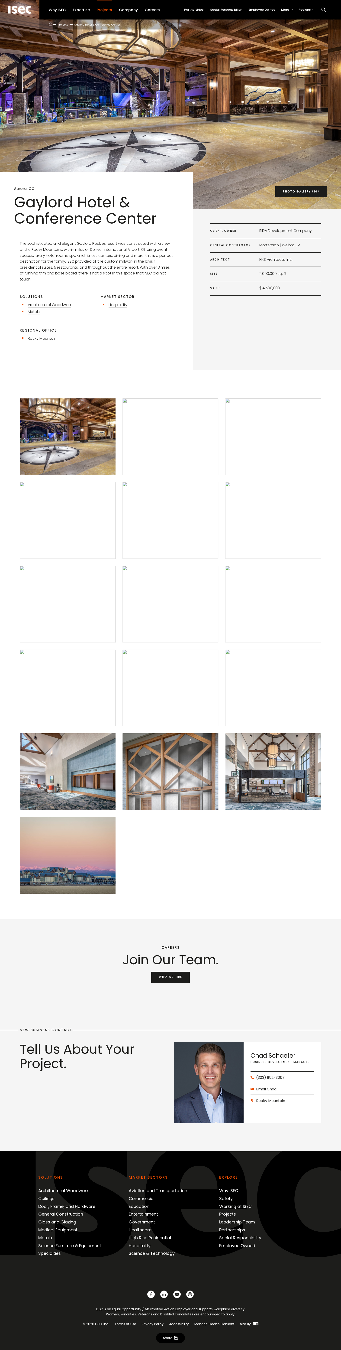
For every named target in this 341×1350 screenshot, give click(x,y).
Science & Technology (152, 1253)
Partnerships (232, 1230)
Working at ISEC (235, 1206)
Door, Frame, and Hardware (66, 1206)
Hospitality (118, 304)
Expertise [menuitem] (81, 10)
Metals (34, 311)
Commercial (141, 1198)
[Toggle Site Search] (323, 9)
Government (142, 1222)
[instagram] (190, 1294)
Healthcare (140, 1230)
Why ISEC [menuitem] (57, 10)
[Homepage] (19, 10)
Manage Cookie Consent (214, 1324)
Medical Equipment (57, 1230)
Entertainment (143, 1214)
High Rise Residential (150, 1238)
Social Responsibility (240, 1238)
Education (139, 1206)
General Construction (60, 1214)
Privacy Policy (153, 1324)
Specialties (49, 1253)
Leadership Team (237, 1222)
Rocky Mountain (42, 338)
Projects (63, 24)
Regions (305, 9)
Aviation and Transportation (158, 1190)
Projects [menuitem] (104, 10)
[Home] (50, 24)
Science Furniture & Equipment (69, 1246)
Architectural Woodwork (49, 304)
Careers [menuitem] (152, 10)
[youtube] (177, 1294)
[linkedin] (164, 1294)
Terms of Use (125, 1324)
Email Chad (266, 1089)
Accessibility (179, 1324)
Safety (226, 1198)
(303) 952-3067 (270, 1077)
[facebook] (151, 1294)
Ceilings (46, 1198)
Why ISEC (228, 1190)
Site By (246, 1324)
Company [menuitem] (128, 10)
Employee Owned (237, 1246)
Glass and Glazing (57, 1222)
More (285, 9)
